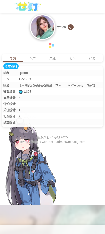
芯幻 (57, 137)
